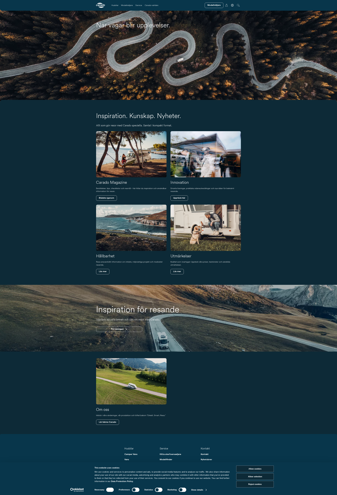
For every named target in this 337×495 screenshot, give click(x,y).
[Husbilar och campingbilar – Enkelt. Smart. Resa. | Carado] (100, 5)
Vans (126, 460)
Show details (197, 490)
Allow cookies (255, 469)
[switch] (135, 490)
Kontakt (205, 454)
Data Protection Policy (122, 481)
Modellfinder (166, 460)
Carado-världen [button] (151, 5)
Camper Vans (130, 454)
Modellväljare (127, 5)
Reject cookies (255, 484)
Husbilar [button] (114, 5)
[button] (232, 5)
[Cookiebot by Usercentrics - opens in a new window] (77, 490)
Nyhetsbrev (206, 460)
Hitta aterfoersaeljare (170, 454)
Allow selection (255, 476)
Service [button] (138, 5)
